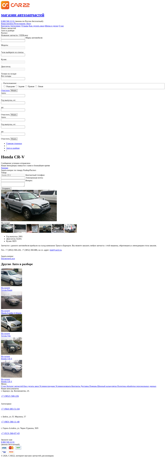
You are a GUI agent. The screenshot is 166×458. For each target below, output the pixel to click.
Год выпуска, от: (8, 100)
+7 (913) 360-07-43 (10, 433)
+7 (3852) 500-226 (10, 396)
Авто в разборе (13, 148)
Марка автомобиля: (34, 38)
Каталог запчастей (15, 386)
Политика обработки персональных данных (136, 386)
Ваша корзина (7, 23)
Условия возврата (63, 386)
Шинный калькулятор (107, 386)
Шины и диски (51, 26)
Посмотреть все (8, 258)
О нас (61, 26)
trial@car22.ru (56, 250)
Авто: (3, 93)
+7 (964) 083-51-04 (10, 409)
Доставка (85, 386)
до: (2, 107)
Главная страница (14, 143)
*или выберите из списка (12, 52)
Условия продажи (47, 386)
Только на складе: (9, 75)
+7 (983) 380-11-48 (10, 421)
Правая (31, 86)
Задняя (21, 86)
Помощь (93, 386)
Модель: (4, 45)
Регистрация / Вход (22, 23)
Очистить (5, 90)
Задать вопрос (7, 256)
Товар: (4, 172)
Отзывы (24, 26)
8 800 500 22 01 (8, 21)
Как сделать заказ (36, 26)
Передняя (10, 86)
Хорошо (4, 168)
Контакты (5, 26)
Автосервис (15, 26)
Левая (40, 86)
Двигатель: (6, 66)
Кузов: (4, 59)
